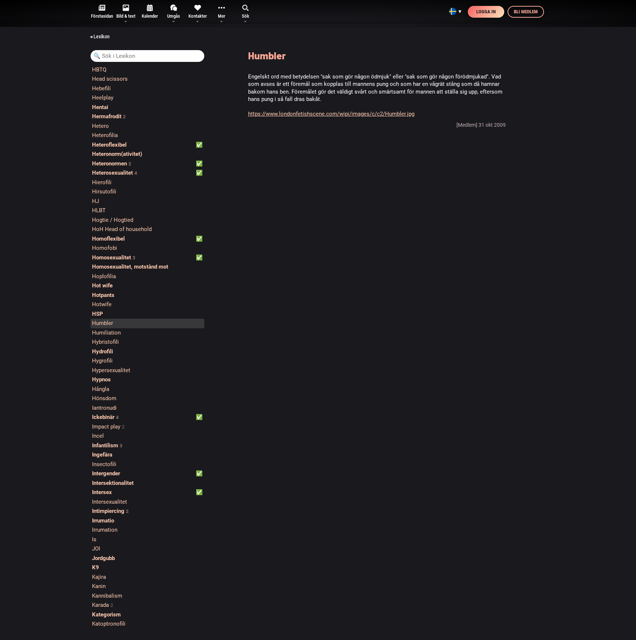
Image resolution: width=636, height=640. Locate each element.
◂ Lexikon (100, 36)
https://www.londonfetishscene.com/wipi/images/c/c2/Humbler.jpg (331, 114)
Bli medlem (526, 11)
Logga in (486, 11)
